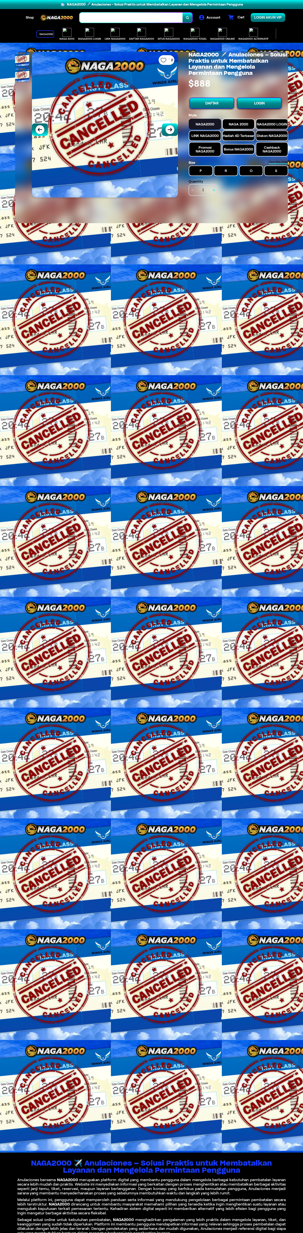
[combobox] (131, 18)
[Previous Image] (40, 129)
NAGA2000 (67, 1180)
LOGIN (259, 103)
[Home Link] (56, 17)
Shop (30, 17)
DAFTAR (211, 103)
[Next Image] (170, 129)
